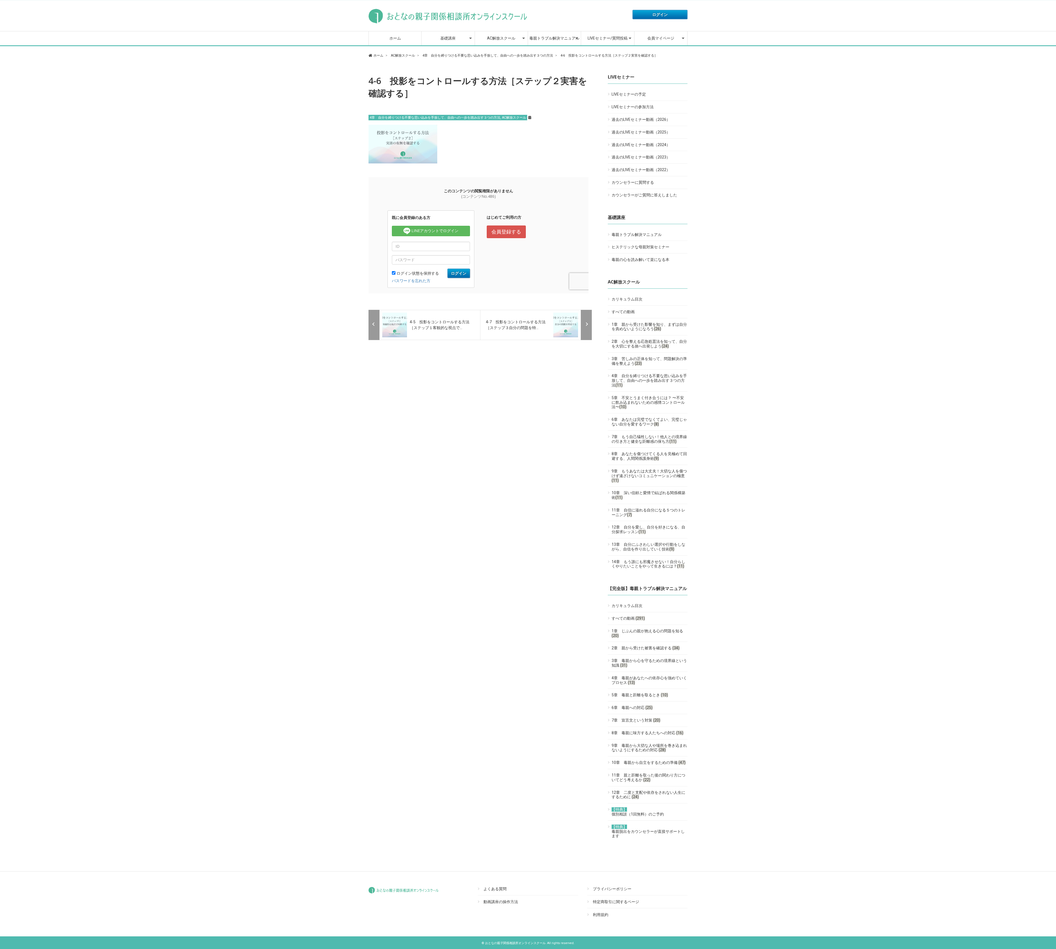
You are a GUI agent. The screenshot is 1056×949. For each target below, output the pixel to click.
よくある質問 (495, 889)
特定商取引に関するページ (616, 902)
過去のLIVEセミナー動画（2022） (641, 170)
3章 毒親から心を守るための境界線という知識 (649, 662)
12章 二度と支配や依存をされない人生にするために (648, 794)
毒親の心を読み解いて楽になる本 (640, 259)
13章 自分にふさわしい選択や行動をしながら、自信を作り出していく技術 (648, 546)
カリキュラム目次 (627, 299)
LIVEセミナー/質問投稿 (608, 38)
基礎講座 (448, 38)
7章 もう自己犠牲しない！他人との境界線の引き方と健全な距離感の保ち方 (649, 439)
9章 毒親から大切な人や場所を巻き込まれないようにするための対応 (649, 747)
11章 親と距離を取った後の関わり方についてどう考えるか (648, 777)
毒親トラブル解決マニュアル (554, 38)
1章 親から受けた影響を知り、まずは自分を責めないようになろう (649, 326)
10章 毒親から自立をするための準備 (649, 762)
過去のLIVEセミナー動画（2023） (641, 157)
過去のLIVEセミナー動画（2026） (641, 119)
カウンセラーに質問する (633, 182)
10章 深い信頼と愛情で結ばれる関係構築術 (648, 495)
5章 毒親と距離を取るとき (640, 695)
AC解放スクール (501, 38)
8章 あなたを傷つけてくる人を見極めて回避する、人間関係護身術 (649, 456)
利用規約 (600, 914)
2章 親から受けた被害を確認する (646, 648)
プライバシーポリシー (612, 889)
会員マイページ (660, 38)
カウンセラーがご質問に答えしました (644, 195)
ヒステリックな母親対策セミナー (640, 247)
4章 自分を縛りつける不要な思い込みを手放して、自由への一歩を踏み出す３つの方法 (435, 117)
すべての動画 (623, 312)
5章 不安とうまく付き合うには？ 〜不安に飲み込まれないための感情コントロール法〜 (648, 402)
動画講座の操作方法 (500, 902)
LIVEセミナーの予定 (629, 94)
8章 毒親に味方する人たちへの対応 (647, 733)
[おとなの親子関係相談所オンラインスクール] (448, 23)
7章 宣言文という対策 (636, 720)
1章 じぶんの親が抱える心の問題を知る (647, 633)
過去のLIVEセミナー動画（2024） (641, 145)
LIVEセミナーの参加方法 (633, 107)
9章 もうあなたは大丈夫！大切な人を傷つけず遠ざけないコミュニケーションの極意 (649, 476)
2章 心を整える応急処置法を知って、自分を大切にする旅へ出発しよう (649, 343)
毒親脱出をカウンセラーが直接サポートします (648, 831)
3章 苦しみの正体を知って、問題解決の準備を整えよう (649, 361)
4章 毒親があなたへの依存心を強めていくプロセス (649, 680)
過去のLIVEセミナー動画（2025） (641, 132)
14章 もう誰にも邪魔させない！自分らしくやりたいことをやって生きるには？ (648, 564)
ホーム (395, 38)
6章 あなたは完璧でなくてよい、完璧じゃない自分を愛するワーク (649, 421)
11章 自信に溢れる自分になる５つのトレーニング (648, 512)
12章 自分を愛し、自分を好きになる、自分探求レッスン (648, 529)
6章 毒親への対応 (632, 707)
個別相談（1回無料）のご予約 (638, 811)
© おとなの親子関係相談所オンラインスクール (514, 943)
